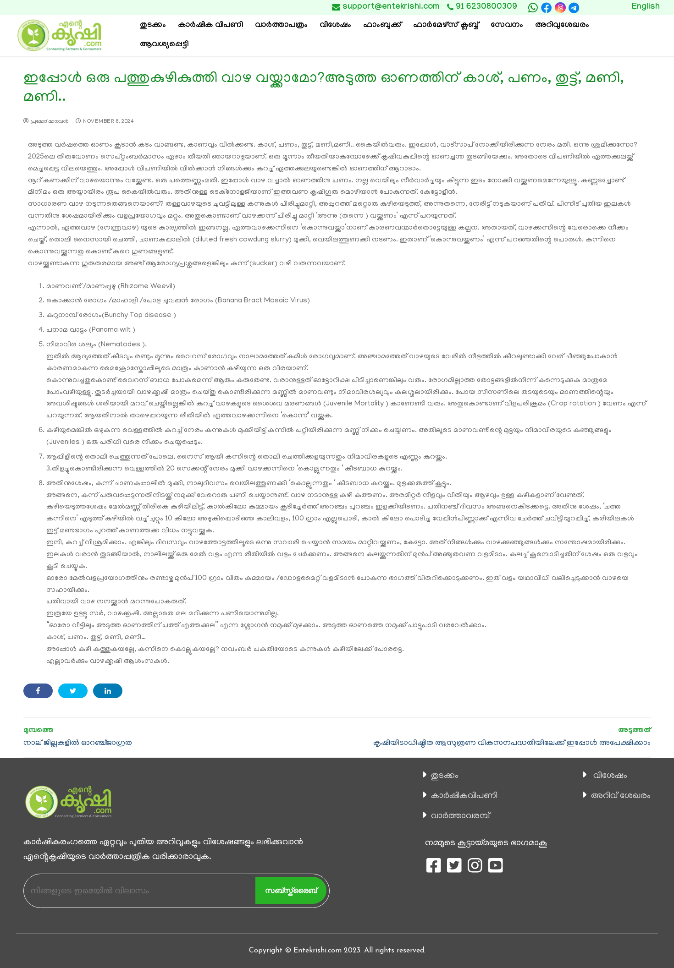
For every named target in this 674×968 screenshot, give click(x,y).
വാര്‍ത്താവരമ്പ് (460, 816)
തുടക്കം (445, 776)
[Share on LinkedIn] (107, 691)
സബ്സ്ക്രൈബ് (291, 890)
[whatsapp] (532, 7)
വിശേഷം (610, 776)
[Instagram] (560, 7)
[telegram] (574, 7)
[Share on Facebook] (38, 691)
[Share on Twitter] (73, 691)
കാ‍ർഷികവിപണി (464, 796)
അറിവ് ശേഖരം (621, 796)
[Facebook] (546, 7)
